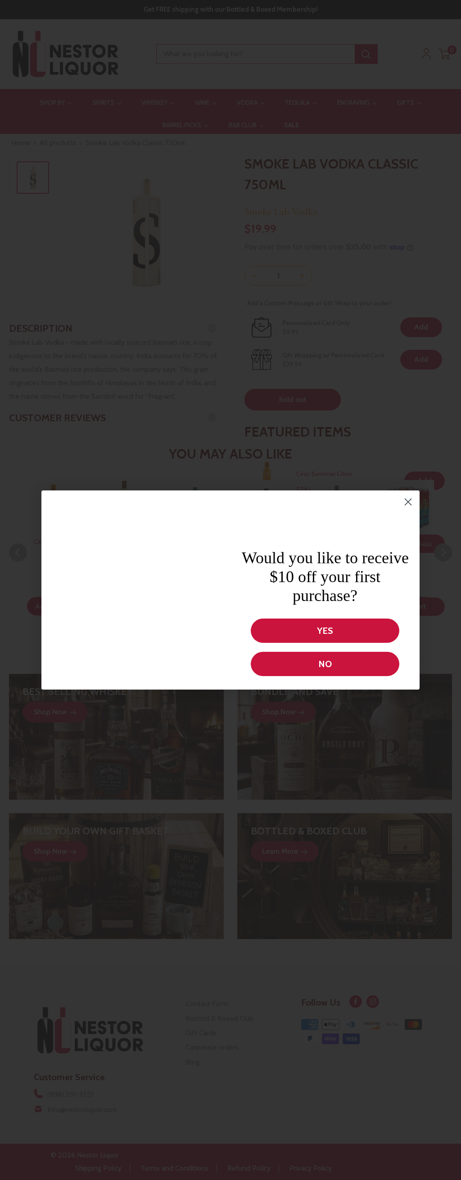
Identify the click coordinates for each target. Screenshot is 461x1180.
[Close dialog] (408, 479)
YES (325, 630)
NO (325, 664)
